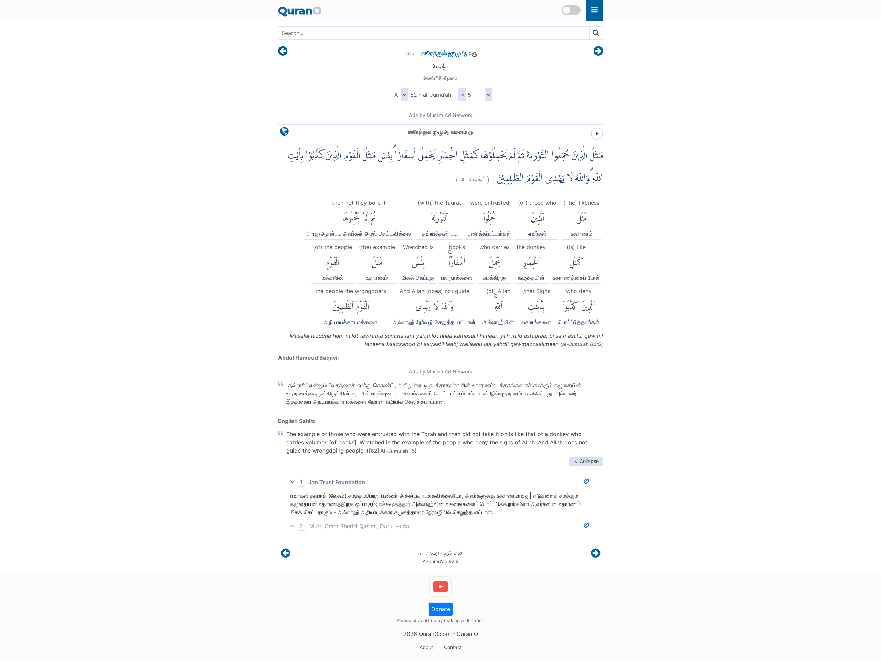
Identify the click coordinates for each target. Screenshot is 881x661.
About (426, 647)
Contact (453, 647)
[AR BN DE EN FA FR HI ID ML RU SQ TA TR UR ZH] (398, 94)
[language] (284, 133)
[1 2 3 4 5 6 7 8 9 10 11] (479, 94)
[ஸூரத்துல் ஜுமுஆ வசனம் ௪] (282, 51)
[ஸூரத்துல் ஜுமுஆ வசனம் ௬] (598, 51)
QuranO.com (435, 633)
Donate (440, 609)
